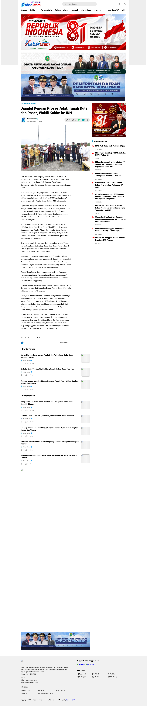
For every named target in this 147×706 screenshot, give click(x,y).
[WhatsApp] (79, 120)
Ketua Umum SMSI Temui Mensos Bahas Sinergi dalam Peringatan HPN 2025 (109, 185)
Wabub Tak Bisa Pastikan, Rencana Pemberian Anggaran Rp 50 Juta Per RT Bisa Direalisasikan (110, 219)
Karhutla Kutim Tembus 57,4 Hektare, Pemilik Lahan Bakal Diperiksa (47, 369)
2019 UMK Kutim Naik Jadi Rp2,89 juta (110, 146)
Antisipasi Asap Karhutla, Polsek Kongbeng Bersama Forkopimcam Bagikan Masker (50, 443)
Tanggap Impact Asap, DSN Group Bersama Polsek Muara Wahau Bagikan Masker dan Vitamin (49, 382)
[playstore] (90, 665)
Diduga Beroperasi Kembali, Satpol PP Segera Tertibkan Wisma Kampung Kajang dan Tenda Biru (110, 164)
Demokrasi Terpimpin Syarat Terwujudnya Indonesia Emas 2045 (108, 175)
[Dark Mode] (125, 4)
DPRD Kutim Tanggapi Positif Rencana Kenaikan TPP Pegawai (110, 239)
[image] (85, 358)
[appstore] (81, 665)
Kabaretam (31, 118)
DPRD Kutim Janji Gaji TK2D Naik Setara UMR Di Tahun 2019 (110, 154)
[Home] (119, 4)
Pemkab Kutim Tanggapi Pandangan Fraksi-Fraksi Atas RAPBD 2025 (109, 230)
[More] (87, 120)
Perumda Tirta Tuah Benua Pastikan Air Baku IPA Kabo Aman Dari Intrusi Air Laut (49, 456)
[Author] (23, 119)
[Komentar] (73, 120)
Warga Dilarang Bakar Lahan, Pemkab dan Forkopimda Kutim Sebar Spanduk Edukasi (47, 356)
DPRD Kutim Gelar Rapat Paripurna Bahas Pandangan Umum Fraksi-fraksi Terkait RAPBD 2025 (110, 208)
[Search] (64, 4)
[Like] (66, 120)
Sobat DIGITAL (71, 700)
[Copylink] (83, 120)
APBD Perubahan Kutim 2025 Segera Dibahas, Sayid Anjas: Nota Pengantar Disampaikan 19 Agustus (110, 196)
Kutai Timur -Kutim (28, 104)
